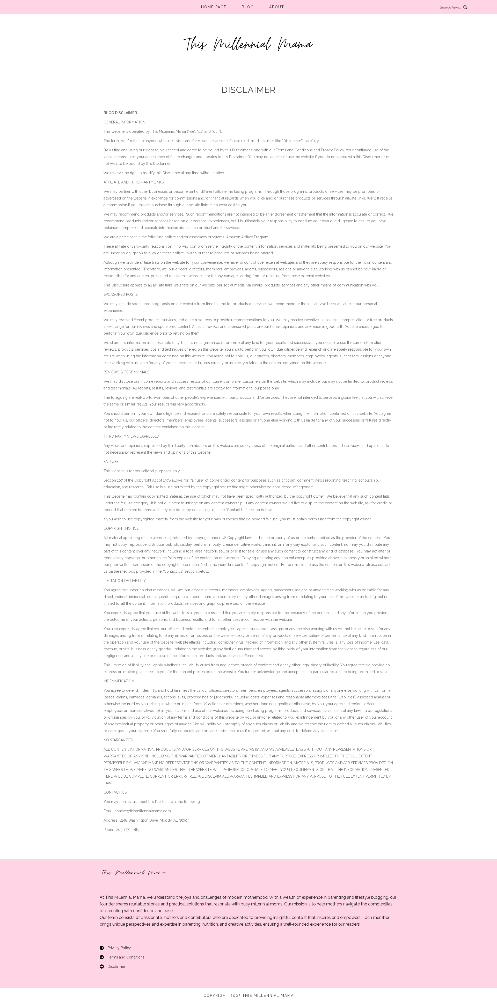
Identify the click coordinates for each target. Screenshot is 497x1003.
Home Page (213, 7)
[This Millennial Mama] (248, 44)
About (276, 7)
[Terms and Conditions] (122, 957)
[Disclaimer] (112, 966)
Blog (248, 7)
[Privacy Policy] (115, 948)
